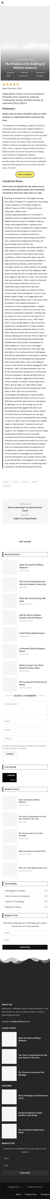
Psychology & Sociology (26, 891)
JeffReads (23, 1187)
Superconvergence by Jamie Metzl (32, 851)
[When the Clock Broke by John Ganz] (9, 601)
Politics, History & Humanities (26, 896)
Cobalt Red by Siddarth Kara (32, 633)
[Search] (47, 3)
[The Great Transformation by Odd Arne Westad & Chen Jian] (9, 584)
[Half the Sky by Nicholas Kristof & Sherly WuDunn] (9, 618)
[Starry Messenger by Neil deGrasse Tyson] (9, 1096)
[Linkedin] (25, 1191)
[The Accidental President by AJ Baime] (9, 684)
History (15, 482)
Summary (7, 486)
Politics (25, 482)
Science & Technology (26, 901)
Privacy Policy (31, 1194)
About (18, 1194)
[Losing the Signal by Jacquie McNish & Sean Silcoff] (9, 1114)
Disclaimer (45, 1194)
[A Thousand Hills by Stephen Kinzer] (9, 651)
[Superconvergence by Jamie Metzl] (9, 853)
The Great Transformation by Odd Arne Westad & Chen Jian (32, 817)
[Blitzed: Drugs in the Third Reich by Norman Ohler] (9, 668)
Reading (35, 482)
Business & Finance (26, 907)
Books (6, 482)
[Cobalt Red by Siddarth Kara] (9, 634)
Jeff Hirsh (24, 73)
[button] (3, 85)
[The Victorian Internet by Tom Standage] (9, 836)
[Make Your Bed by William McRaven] (9, 567)
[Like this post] (20, 493)
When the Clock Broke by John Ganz (33, 868)
